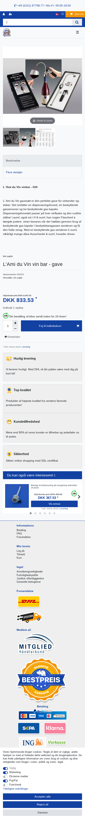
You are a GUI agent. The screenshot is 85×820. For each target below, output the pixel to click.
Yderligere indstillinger (15, 788)
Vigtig (12, 768)
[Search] (77, 22)
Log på (20, 550)
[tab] (42, 160)
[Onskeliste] (62, 14)
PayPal (13, 780)
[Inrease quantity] (15, 323)
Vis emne (54, 503)
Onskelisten (13, 337)
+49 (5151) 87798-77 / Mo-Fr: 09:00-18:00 (43, 5)
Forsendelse (24, 537)
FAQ (19, 533)
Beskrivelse (13, 160)
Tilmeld (21, 554)
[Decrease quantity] (15, 328)
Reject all (42, 804)
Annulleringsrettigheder (30, 571)
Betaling (21, 530)
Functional (15, 784)
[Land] (57, 14)
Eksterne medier (18, 776)
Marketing (15, 772)
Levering (25, 347)
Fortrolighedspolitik (27, 575)
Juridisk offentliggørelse (30, 578)
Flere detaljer (14, 172)
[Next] (79, 86)
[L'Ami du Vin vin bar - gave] (13, 138)
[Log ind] (4, 14)
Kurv (19, 557)
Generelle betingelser (29, 581)
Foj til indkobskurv (50, 325)
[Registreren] (11, 14)
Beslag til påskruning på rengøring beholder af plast (54, 486)
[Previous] (6, 86)
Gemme (43, 812)
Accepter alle (42, 796)
